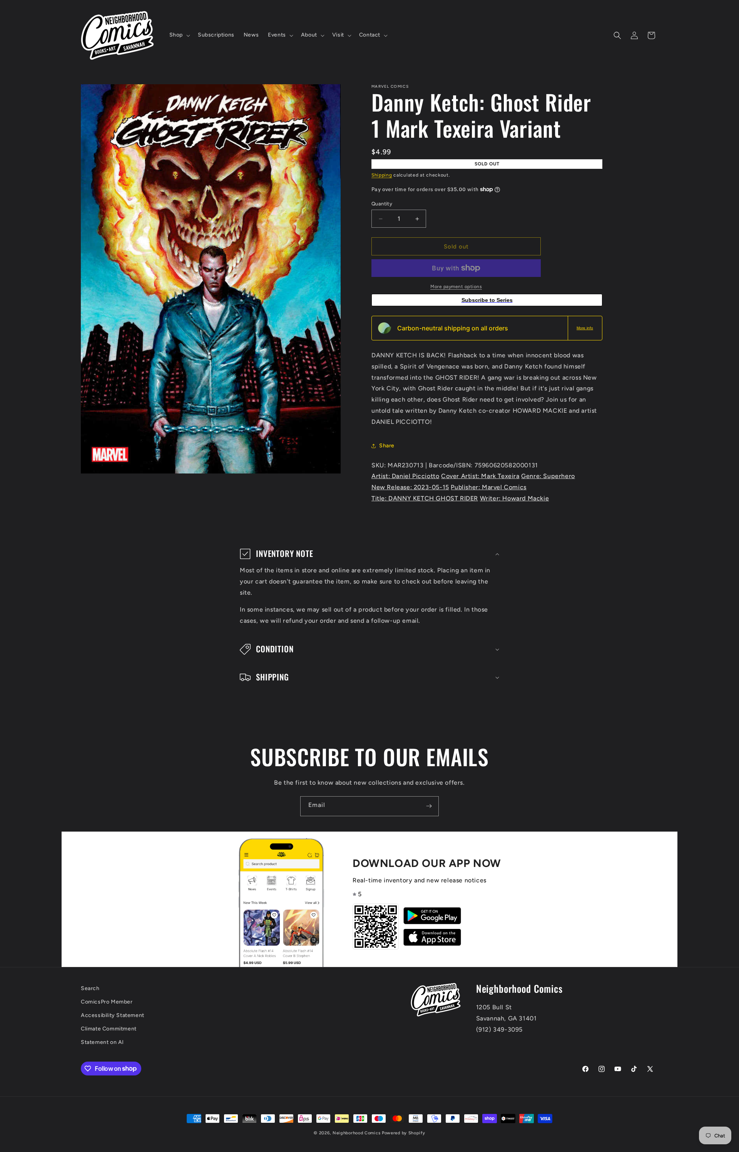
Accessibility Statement (112, 1015)
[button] (179, 35)
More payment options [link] (456, 286)
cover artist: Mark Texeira (480, 476)
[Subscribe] (428, 806)
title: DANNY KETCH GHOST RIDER (424, 498)
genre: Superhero (548, 476)
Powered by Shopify (403, 1132)
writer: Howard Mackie (514, 498)
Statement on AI (102, 1042)
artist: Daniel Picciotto (405, 476)
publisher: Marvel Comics (488, 487)
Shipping (381, 175)
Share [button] (387, 445)
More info (585, 328)
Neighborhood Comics (356, 1132)
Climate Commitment (109, 1028)
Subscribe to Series (487, 300)
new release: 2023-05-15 (410, 487)
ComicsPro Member (107, 1002)
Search (90, 988)
